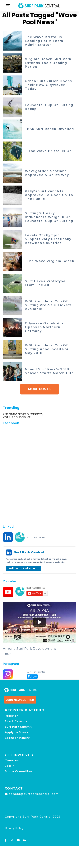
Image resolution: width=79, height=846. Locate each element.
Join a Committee (18, 771)
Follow (32, 676)
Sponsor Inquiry (17, 738)
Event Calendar (17, 721)
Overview (12, 760)
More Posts (39, 389)
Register (11, 716)
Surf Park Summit (18, 726)
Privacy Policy (14, 828)
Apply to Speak (16, 732)
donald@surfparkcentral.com (34, 794)
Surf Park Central (36, 537)
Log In (10, 765)
